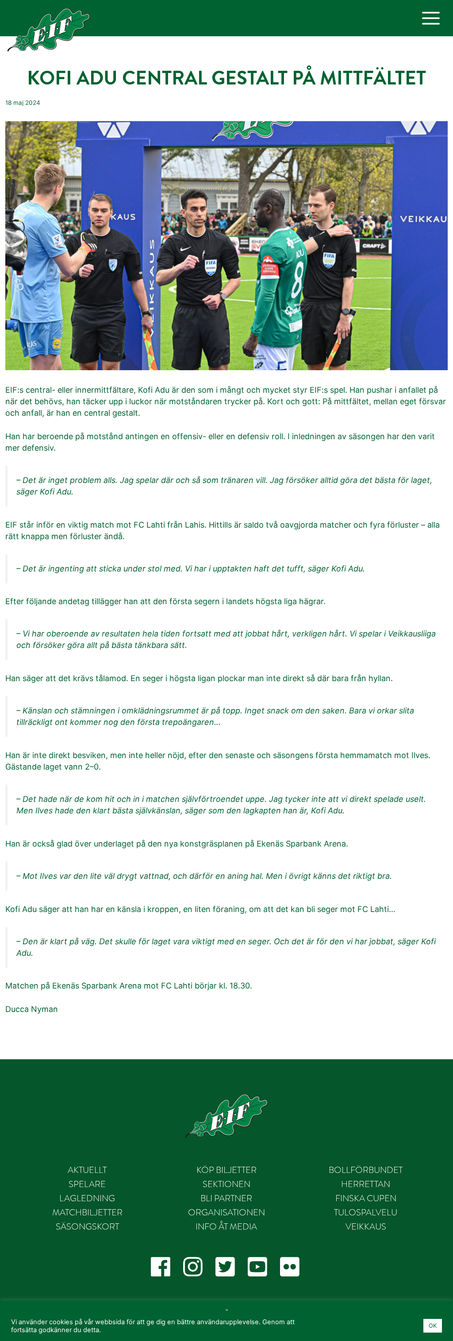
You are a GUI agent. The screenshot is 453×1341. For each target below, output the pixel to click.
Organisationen (226, 1212)
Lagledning (87, 1198)
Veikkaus (366, 1226)
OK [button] (433, 1325)
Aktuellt (87, 1170)
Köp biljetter (226, 1170)
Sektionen (226, 1184)
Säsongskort (87, 1226)
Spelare (87, 1184)
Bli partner (226, 1198)
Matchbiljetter (87, 1212)
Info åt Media (226, 1226)
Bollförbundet (366, 1170)
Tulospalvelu (365, 1212)
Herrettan (365, 1184)
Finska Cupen (365, 1198)
